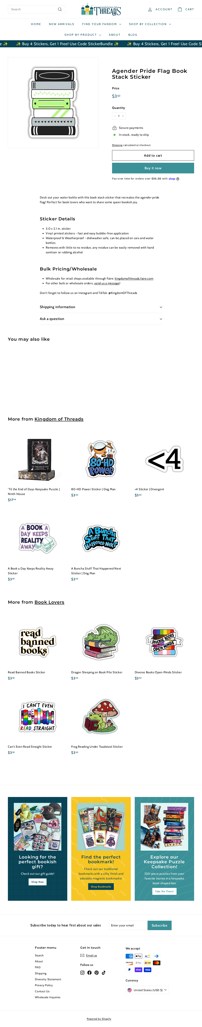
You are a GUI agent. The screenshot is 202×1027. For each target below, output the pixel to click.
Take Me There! (164, 891)
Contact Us (42, 991)
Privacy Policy (44, 985)
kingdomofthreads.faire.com (134, 278)
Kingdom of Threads (59, 419)
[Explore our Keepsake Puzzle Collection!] (164, 826)
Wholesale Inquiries (47, 997)
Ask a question (52, 319)
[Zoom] (53, 102)
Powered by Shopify (99, 1018)
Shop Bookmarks (101, 886)
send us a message (107, 283)
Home (36, 24)
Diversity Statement (48, 979)
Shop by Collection (148, 24)
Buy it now (153, 168)
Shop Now (37, 881)
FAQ (37, 967)
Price (115, 88)
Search (39, 955)
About (115, 34)
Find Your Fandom (100, 24)
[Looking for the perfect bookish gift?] (37, 826)
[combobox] (36, 9)
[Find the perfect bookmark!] (101, 826)
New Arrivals (61, 24)
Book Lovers (49, 602)
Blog (132, 34)
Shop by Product (81, 34)
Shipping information (57, 307)
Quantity (118, 108)
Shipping (117, 145)
